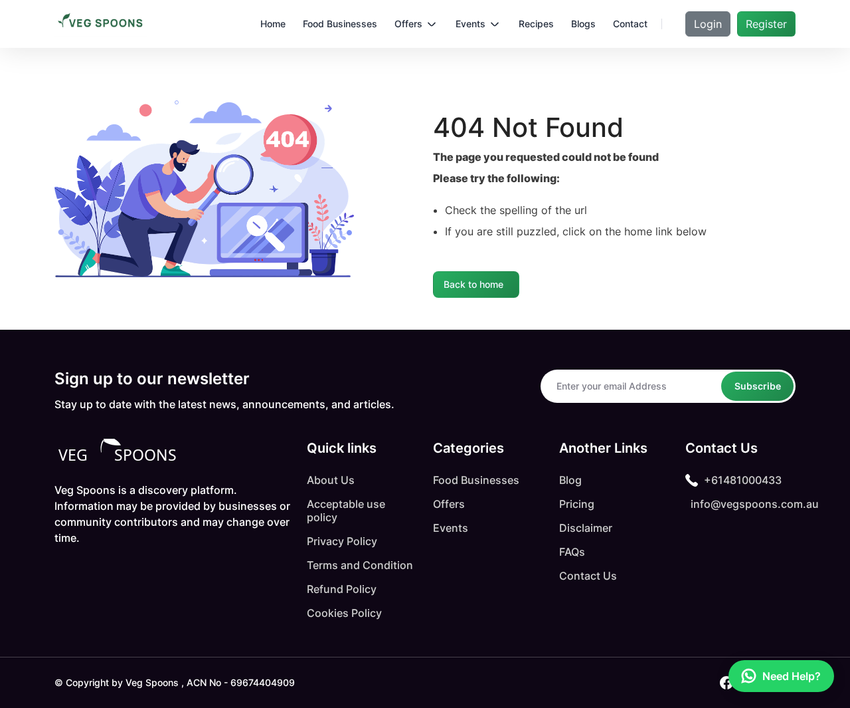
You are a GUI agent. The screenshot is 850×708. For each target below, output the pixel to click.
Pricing (576, 504)
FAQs (572, 551)
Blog (570, 480)
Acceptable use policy (346, 510)
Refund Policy (342, 589)
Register (766, 24)
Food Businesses (476, 480)
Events (450, 527)
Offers (449, 504)
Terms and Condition (360, 565)
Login (708, 24)
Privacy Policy (342, 541)
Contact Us (588, 575)
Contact (630, 23)
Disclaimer (585, 527)
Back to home (473, 284)
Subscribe (757, 386)
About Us (331, 480)
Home (273, 23)
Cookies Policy (344, 613)
